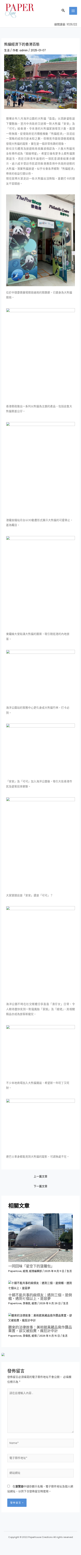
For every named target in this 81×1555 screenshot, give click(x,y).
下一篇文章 (40, 1186)
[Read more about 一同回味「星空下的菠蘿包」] (40, 1237)
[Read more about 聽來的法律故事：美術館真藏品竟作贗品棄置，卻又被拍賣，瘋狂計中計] (40, 1318)
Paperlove (15, 1271)
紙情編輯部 (35, 1271)
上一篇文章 (40, 1176)
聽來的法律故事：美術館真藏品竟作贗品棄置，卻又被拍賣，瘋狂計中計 (40, 1329)
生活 (7, 50)
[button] (63, 11)
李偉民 (26, 1303)
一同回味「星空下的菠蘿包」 (31, 1266)
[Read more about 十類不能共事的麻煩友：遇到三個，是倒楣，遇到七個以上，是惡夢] (40, 1285)
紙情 (25, 1271)
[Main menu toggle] (73, 11)
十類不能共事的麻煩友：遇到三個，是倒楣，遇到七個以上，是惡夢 (40, 1297)
